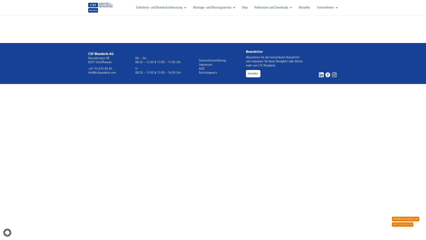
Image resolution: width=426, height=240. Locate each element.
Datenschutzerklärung (212, 60)
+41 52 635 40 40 (100, 68)
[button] (7, 232)
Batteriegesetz (208, 72)
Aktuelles (304, 7)
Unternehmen (325, 7)
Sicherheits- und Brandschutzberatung (159, 7)
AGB (201, 68)
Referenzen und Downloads (271, 7)
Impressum (205, 64)
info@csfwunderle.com (102, 72)
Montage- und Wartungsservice (212, 7)
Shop (245, 7)
